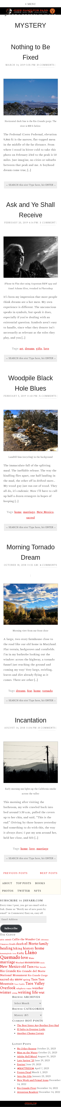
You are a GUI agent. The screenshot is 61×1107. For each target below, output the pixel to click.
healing (6, 948)
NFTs (37, 890)
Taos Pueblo (19, 984)
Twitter (23, 890)
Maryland (20, 962)
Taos (34, 979)
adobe (2, 939)
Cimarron (4, 944)
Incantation (30, 720)
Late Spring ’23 (25, 1060)
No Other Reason (26, 1049)
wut (41, 992)
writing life (28, 992)
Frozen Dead (24, 1072)
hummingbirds (6, 953)
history (28, 948)
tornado (47, 691)
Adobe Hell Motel (27, 1056)
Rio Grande (8, 971)
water (29, 988)
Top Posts (23, 883)
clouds (11, 944)
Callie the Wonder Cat (26, 939)
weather (37, 988)
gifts (39, 348)
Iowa (14, 953)
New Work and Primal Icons (32, 1080)
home (17, 512)
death (20, 944)
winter (5, 992)
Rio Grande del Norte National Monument (22, 973)
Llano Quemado (18, 955)
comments (45, 65)
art (21, 348)
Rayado (43, 967)
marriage (29, 512)
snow (18, 979)
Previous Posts (15, 873)
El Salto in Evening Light (31, 1029)
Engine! (21, 1064)
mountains (32, 962)
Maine (31, 958)
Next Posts (49, 873)
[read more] (30, 97)
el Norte (31, 944)
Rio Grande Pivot (26, 1088)
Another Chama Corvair (30, 1033)
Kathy (20, 953)
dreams (29, 348)
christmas (45, 939)
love (46, 348)
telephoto (21, 988)
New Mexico (45, 512)
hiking (17, 948)
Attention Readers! (27, 1092)
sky (12, 979)
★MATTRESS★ (25, 1068)
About (7, 883)
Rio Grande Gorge (38, 975)
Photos (8, 890)
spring (26, 980)
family (43, 944)
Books (40, 883)
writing (14, 993)
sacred (30, 517)
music (42, 962)
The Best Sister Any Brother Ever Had (38, 1025)
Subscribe (11, 928)
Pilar (36, 967)
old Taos (27, 966)
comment (48, 223)
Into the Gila (24, 1076)
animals (8, 939)
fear (29, 691)
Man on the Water (27, 1052)
